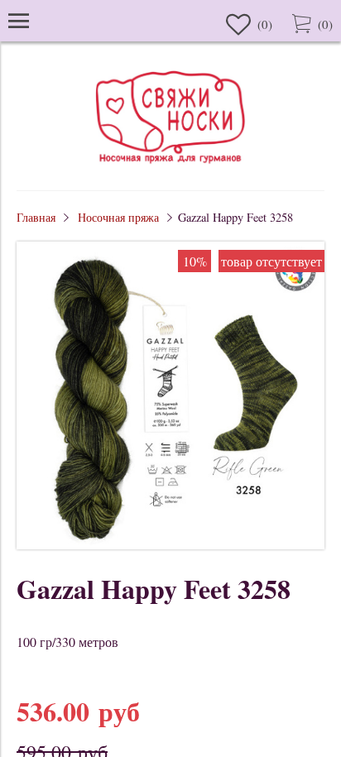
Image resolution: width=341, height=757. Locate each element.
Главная (36, 217)
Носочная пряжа (118, 217)
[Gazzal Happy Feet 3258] (170, 544)
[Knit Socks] (170, 166)
